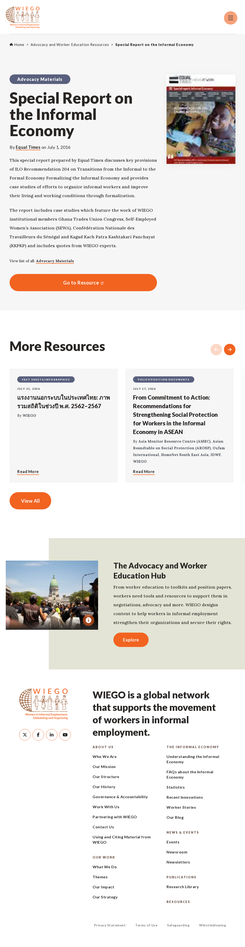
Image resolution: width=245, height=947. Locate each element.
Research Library (183, 886)
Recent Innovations (185, 797)
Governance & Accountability (120, 796)
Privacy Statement (110, 925)
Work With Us (106, 806)
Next (229, 349)
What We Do (105, 866)
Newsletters (178, 862)
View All (30, 501)
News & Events (183, 832)
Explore (131, 639)
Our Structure (106, 776)
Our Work (104, 857)
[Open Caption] (88, 620)
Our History (104, 786)
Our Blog (175, 817)
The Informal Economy (193, 747)
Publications (181, 877)
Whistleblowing (212, 925)
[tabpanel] (52, 595)
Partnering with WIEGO (115, 816)
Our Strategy (105, 897)
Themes (100, 877)
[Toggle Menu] (230, 18)
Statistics (176, 787)
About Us (103, 747)
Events (173, 842)
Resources (178, 902)
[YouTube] (65, 735)
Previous (216, 349)
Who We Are (105, 756)
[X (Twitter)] (25, 735)
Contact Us (103, 826)
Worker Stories (181, 807)
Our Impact (103, 887)
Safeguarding (178, 925)
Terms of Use (146, 925)
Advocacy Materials (55, 261)
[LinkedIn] (51, 735)
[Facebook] (38, 735)
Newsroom (177, 852)
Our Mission (104, 766)
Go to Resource (54, 282)
